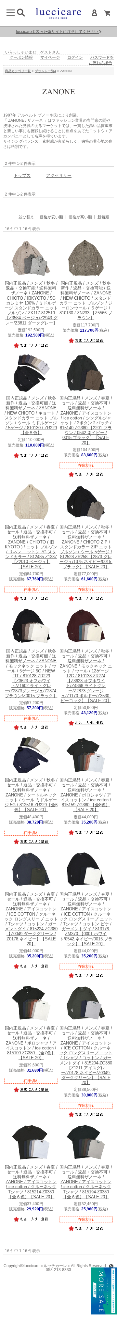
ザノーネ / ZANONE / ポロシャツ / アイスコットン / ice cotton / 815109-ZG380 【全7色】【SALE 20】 (31, 1043)
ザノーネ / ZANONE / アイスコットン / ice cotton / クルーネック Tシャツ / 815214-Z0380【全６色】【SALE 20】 (31, 1182)
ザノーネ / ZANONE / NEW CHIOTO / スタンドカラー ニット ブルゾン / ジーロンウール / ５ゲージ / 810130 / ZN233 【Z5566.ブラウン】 (85, 300)
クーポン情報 (21, 57)
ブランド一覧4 (45, 71)
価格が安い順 (51, 217)
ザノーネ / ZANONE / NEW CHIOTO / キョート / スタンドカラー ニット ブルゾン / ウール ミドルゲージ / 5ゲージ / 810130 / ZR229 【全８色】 (31, 415)
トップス (22, 175)
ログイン (75, 57)
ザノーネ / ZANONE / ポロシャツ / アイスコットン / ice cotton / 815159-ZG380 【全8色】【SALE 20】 (85, 795)
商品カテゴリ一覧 (18, 71)
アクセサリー (59, 175)
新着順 (103, 217)
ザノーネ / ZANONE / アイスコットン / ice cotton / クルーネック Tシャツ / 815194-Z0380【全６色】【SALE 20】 (85, 1182)
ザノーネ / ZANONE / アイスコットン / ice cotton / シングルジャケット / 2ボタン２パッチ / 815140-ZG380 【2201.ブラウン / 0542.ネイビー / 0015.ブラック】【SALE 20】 (85, 420)
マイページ (50, 57)
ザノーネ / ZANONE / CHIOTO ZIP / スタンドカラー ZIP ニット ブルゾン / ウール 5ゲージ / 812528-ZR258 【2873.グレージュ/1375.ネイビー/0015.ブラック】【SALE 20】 (85, 547)
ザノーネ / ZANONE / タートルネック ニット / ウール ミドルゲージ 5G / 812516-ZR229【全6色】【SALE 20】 (31, 795)
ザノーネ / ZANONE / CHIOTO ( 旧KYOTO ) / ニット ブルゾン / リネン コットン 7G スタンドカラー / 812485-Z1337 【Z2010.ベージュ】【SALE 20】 (31, 547)
